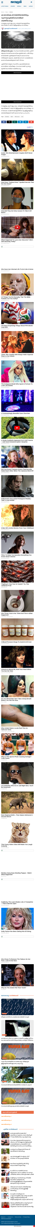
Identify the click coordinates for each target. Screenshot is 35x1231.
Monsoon (17, 116)
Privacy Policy (26, 1217)
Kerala (19, 6)
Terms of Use (18, 1217)
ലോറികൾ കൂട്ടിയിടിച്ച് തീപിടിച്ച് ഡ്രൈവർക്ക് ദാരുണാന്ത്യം (19, 1164)
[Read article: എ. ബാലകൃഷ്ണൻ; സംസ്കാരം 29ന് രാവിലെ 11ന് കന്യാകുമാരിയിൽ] (5, 1158)
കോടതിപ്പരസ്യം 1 (6, 1116)
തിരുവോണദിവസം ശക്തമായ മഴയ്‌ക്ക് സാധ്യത (15, 1017)
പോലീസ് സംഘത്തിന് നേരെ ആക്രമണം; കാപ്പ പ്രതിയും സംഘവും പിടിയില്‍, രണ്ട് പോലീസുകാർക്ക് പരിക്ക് (22, 1172)
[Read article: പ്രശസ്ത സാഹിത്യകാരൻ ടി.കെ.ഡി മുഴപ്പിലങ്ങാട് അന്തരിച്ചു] (5, 1151)
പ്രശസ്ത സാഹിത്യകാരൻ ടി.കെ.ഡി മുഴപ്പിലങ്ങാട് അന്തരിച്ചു (20, 1150)
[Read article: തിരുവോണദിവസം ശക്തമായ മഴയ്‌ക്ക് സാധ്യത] (17, 1007)
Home (2, 12)
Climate (7, 116)
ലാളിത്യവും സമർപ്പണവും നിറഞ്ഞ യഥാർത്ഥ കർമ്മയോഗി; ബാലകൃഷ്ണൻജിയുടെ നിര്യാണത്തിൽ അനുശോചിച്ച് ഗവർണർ (21, 1180)
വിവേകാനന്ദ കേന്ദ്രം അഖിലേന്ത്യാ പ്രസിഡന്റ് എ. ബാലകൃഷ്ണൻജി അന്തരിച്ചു (20, 1188)
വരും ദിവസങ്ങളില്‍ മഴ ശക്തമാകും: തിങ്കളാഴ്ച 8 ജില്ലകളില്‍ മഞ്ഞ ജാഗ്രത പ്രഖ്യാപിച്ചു (15, 1062)
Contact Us (10, 1217)
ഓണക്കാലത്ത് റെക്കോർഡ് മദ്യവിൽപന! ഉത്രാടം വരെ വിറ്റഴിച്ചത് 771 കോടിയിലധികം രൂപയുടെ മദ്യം (21, 1135)
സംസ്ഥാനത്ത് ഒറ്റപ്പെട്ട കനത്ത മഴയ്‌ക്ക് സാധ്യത (15, 1106)
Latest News (4, 6)
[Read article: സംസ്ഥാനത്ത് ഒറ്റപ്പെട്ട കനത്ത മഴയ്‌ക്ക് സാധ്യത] (17, 1096)
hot (22, 116)
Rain (12, 116)
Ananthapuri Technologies (14, 1223)
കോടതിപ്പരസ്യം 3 (6, 1124)
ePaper (13, 6)
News (7, 12)
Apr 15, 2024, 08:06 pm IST (24, 28)
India (25, 6)
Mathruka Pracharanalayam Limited (10, 1221)
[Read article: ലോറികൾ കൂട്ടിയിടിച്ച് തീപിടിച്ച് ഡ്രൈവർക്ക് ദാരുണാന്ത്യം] (5, 1166)
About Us (3, 1217)
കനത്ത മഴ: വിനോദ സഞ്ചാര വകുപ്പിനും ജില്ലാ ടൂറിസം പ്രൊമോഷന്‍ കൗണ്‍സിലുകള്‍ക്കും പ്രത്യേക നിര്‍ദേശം (17, 1039)
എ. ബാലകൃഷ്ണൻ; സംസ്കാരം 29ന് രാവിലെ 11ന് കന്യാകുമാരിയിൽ (19, 1157)
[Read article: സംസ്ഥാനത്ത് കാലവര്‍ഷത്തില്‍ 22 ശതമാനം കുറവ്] (17, 1075)
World (31, 6)
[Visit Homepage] (16, 2)
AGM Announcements (6, 1218)
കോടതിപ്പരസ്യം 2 (6, 1120)
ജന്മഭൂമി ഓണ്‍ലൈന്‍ (10, 28)
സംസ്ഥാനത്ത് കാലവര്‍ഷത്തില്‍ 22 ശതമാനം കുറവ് (16, 1085)
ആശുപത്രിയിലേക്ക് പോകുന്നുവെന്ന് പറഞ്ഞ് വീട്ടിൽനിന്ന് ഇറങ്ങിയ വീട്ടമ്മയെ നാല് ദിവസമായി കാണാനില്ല (21, 1204)
